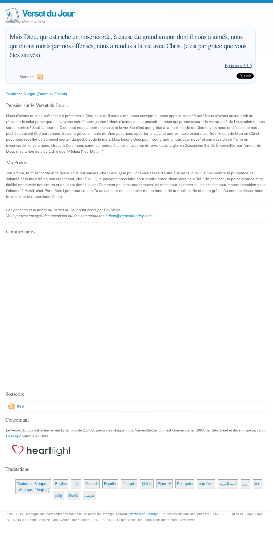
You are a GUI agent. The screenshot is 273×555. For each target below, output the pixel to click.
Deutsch (91, 484)
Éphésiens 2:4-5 (238, 65)
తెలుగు (73, 496)
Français (129, 484)
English (61, 484)
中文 (76, 484)
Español (110, 484)
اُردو (245, 484)
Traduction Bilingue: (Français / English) (33, 487)
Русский (164, 484)
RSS (20, 406)
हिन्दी (257, 484)
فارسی (89, 496)
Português (185, 484)
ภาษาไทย (206, 484)
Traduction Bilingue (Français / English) (36, 94)
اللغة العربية (228, 484)
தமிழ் (59, 496)
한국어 (147, 484)
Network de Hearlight (144, 514)
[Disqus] (136, 306)
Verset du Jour (48, 13)
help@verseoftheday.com (130, 216)
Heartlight (13, 436)
